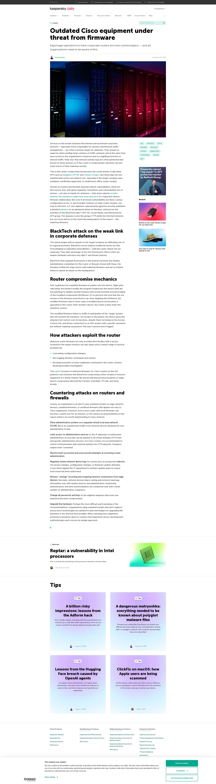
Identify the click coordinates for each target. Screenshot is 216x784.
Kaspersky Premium (56, 741)
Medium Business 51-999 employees (130, 2)
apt (142, 143)
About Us (118, 16)
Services (89, 16)
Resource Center (103, 16)
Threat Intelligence (146, 752)
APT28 (75, 175)
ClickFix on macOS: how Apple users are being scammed (138, 673)
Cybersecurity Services (147, 734)
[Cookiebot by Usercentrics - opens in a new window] (30, 779)
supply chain (154, 151)
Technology (145, 155)
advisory (64, 209)
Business (150, 143)
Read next (55, 544)
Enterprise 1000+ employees (155, 2)
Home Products (83, 2)
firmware (154, 147)
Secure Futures (140, 16)
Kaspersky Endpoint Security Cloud (92, 738)
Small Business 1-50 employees (103, 2)
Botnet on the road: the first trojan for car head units (152, 224)
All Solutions (144, 755)
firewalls (144, 147)
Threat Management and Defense (151, 738)
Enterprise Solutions (147, 729)
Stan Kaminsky (60, 57)
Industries (65, 16)
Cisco (160, 143)
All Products (54, 745)
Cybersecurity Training (147, 748)
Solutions (53, 16)
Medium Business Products (120, 729)
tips (142, 159)
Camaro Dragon (91, 175)
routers (55, 23)
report (57, 371)
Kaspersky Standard (57, 734)
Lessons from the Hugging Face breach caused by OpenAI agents (78, 673)
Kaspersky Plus (55, 738)
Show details (50, 777)
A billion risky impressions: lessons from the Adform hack (78, 610)
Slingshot (67, 175)
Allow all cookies (182, 763)
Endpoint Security (146, 741)
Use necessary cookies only (182, 778)
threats (156, 155)
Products (77, 16)
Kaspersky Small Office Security (90, 734)
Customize (180, 771)
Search (164, 23)
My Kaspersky (159, 9)
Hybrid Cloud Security (147, 745)
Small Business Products (89, 729)
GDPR (129, 16)
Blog (150, 16)
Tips (79, 598)
